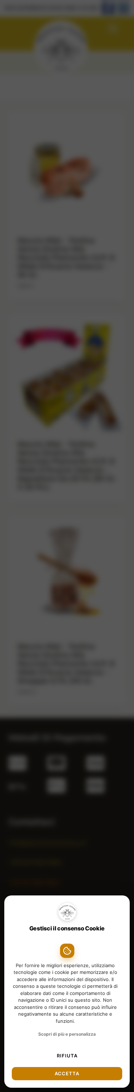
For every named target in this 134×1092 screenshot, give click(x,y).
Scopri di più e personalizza (67, 1034)
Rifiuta (67, 1055)
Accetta (67, 1073)
